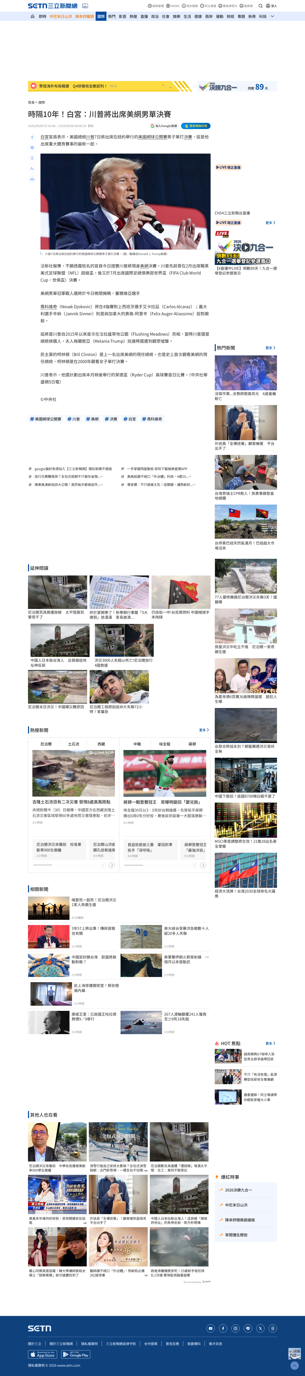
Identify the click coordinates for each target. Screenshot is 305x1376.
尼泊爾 (46, 744)
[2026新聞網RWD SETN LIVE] (85, 6)
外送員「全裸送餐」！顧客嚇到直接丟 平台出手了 (118, 1220)
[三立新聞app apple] (42, 1354)
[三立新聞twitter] (260, 1328)
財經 (230, 16)
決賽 (188, 137)
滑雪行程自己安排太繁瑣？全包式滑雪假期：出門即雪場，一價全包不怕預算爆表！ (118, 1168)
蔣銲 (192, 744)
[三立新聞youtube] (211, 1328)
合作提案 (150, 1343)
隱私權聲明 (89, 1343)
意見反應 (172, 1343)
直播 (144, 16)
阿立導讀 (210, 6)
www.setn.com (68, 1365)
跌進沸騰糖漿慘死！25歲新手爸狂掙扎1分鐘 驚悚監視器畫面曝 (177, 1273)
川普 (90, 137)
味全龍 (164, 744)
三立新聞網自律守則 (121, 1343)
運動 (219, 16)
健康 (198, 16)
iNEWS (175, 6)
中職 (137, 744)
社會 (166, 16)
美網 (144, 266)
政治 (155, 16)
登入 (274, 6)
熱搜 (133, 16)
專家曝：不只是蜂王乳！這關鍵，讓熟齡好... (160, 484)
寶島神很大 (230, 6)
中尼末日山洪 (61, 16)
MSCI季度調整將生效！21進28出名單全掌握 (246, 844)
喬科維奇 (48, 306)
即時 (42, 16)
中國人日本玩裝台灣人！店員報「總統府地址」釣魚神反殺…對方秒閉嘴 (179, 1220)
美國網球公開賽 (152, 137)
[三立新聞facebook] (223, 1328)
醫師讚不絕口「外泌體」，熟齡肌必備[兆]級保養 (117, 1273)
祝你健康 (192, 6)
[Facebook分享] (32, 137)
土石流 (73, 744)
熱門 (112, 16)
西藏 (101, 744)
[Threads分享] (32, 158)
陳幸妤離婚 (84, 16)
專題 (241, 16)
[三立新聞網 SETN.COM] (32, 16)
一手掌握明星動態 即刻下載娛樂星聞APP (157, 468)
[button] (260, 5)
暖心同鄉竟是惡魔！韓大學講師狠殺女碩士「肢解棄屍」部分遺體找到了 (57, 1273)
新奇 (252, 16)
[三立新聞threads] (273, 1328)
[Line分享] (32, 148)
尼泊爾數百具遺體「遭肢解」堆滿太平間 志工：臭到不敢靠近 (179, 1168)
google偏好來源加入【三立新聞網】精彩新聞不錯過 (73, 468)
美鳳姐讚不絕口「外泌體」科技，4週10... (157, 476)
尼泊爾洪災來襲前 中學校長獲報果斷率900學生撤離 (57, 1168)
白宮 (44, 137)
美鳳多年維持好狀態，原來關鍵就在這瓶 (57, 1220)
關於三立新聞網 (61, 1343)
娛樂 (176, 16)
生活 (187, 16)
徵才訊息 (215, 1343)
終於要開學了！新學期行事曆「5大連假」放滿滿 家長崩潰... (119, 615)
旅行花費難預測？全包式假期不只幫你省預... (67, 476)
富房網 (248, 6)
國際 (101, 16)
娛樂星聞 (158, 6)
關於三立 (34, 1343)
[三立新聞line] (248, 1328)
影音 (122, 16)
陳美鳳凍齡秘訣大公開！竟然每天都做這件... (67, 484)
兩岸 (209, 16)
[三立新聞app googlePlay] (75, 1354)
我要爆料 (194, 1343)
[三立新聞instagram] (235, 1328)
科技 (263, 16)
